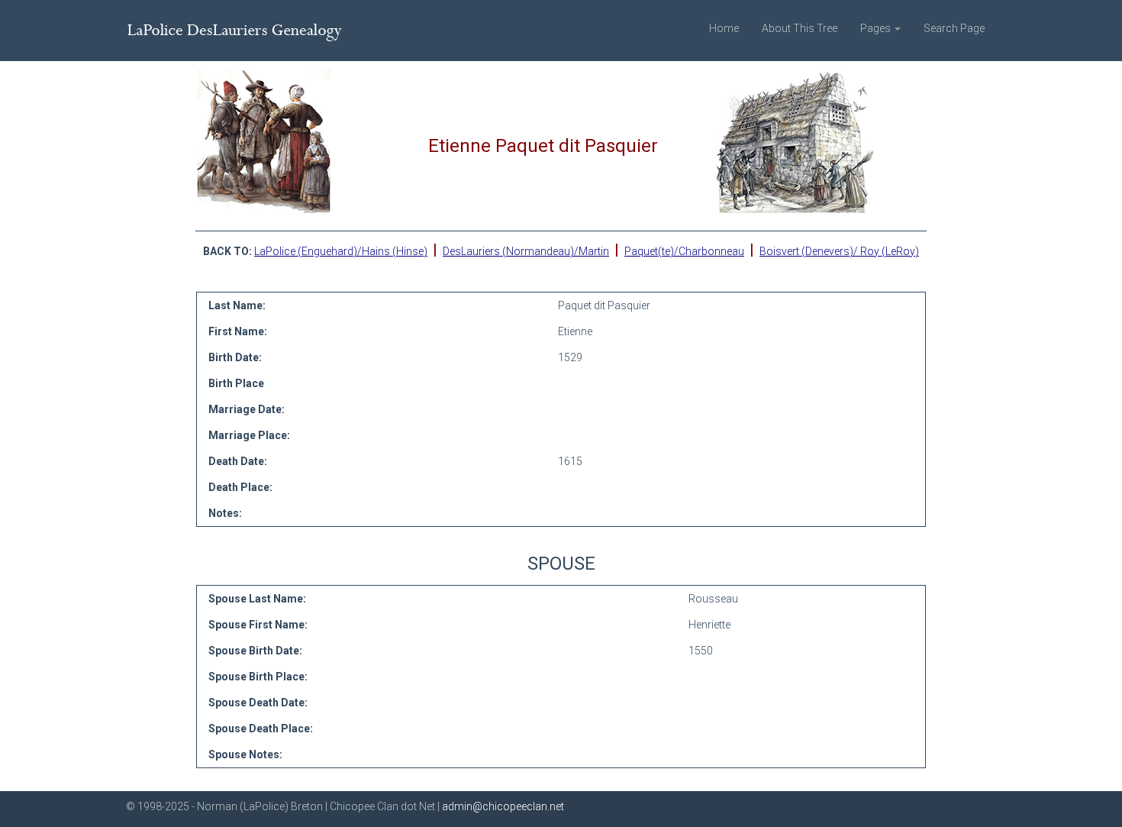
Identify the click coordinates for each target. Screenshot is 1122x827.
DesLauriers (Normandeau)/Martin (526, 251)
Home (724, 28)
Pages (876, 28)
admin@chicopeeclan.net (503, 806)
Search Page (954, 28)
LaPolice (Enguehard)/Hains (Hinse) (340, 251)
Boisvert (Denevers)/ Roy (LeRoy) (839, 251)
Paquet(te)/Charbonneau (684, 251)
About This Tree (799, 28)
